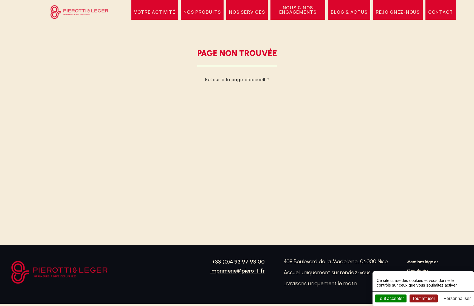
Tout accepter (391, 298)
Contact (440, 12)
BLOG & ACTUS (349, 12)
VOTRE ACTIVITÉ (155, 12)
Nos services (247, 12)
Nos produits (202, 12)
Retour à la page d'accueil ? (237, 79)
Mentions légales (422, 261)
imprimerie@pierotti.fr (237, 270)
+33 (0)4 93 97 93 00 (238, 261)
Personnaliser (457, 298)
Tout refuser (423, 298)
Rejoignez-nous (398, 12)
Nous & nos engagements (298, 10)
